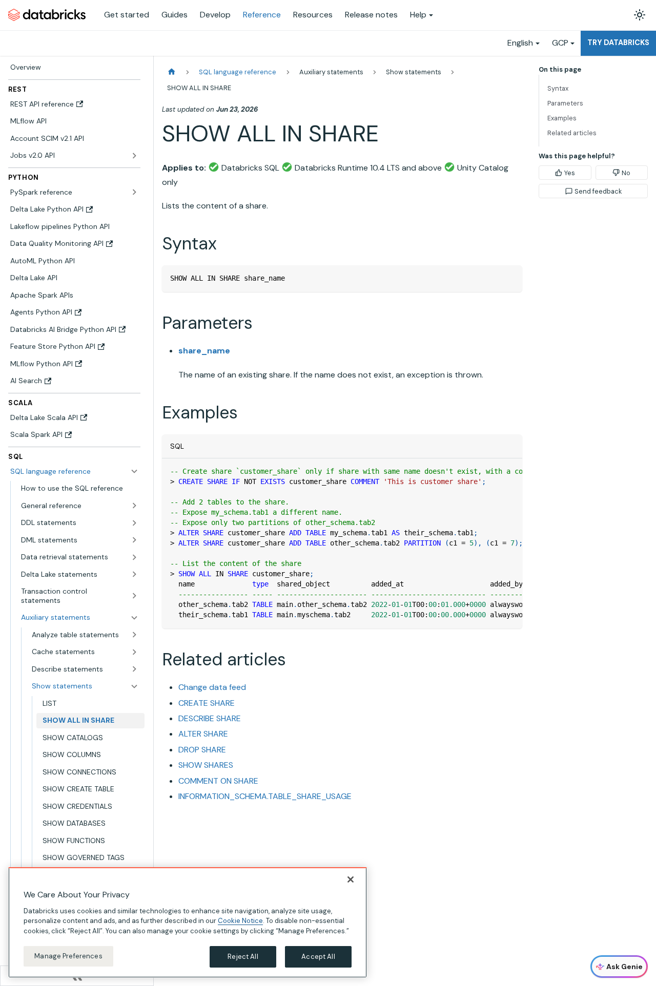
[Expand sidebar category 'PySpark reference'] (134, 192)
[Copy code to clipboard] (509, 277)
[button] (80, 505)
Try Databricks (618, 42)
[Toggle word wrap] (491, 471)
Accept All (318, 956)
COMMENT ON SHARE (218, 780)
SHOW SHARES (205, 765)
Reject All (243, 956)
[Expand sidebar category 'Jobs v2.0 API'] (134, 155)
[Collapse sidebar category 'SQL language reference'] (134, 471)
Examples (562, 118)
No (626, 173)
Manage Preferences (68, 956)
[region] (187, 922)
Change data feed (212, 687)
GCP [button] (560, 42)
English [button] (520, 42)
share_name (204, 350)
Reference (262, 14)
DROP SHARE (202, 749)
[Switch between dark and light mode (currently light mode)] (639, 15)
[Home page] (171, 72)
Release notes (371, 14)
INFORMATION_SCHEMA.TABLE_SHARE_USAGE (265, 796)
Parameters (565, 103)
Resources (313, 14)
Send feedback (598, 191)
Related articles (572, 133)
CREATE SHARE (206, 703)
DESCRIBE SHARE (209, 718)
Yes (569, 173)
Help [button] (418, 14)
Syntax (557, 88)
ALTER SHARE (203, 733)
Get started (126, 14)
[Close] (350, 879)
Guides (174, 14)
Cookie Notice (240, 920)
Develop (215, 14)
